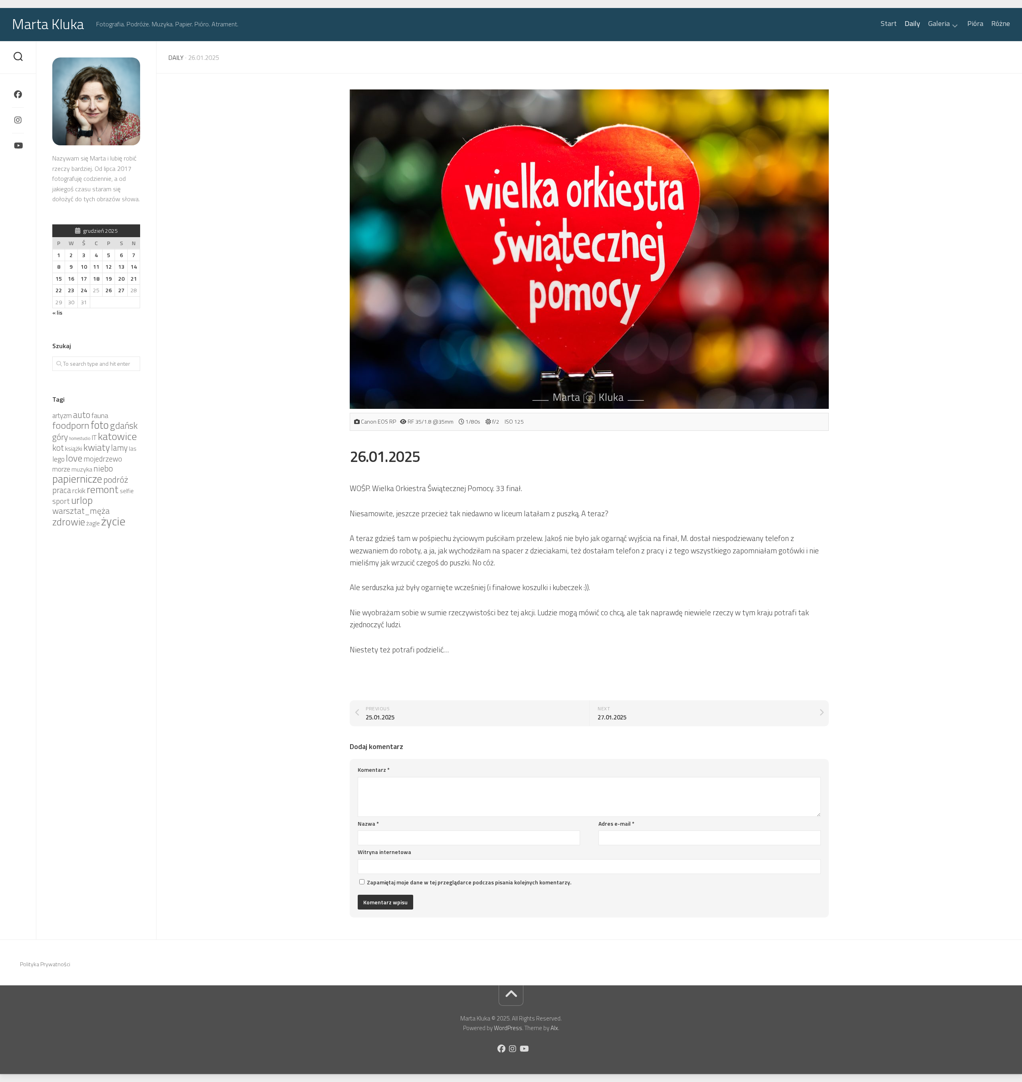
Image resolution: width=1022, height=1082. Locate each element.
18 (96, 278)
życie (113, 521)
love (74, 458)
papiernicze (77, 479)
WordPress (508, 1027)
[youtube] (18, 146)
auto (81, 415)
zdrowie (68, 521)
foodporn (70, 425)
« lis (57, 312)
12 (108, 266)
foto (100, 425)
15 (58, 278)
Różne (1000, 24)
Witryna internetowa (384, 852)
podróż (115, 479)
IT (94, 437)
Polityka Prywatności (45, 964)
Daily (912, 24)
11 (96, 266)
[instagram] (18, 120)
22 (58, 290)
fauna (99, 415)
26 (108, 290)
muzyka (81, 469)
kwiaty (96, 447)
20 (121, 278)
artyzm (62, 415)
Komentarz (374, 769)
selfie (127, 490)
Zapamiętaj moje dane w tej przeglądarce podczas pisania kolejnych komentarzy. (469, 882)
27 (121, 290)
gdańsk (124, 425)
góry (60, 436)
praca (61, 490)
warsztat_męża (81, 510)
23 (71, 290)
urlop (82, 500)
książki (73, 448)
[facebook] (18, 94)
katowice (117, 436)
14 (134, 266)
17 (84, 278)
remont (103, 489)
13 (121, 266)
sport (61, 501)
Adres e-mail (616, 823)
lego (58, 459)
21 (134, 278)
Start (889, 24)
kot (58, 447)
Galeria (939, 24)
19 (108, 278)
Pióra (975, 24)
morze (61, 469)
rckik (78, 490)
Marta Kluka (48, 24)
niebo (103, 468)
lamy (119, 448)
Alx (554, 1027)
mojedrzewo (102, 458)
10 (84, 266)
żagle (93, 523)
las (133, 448)
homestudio (79, 438)
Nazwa (368, 823)
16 (71, 278)
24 (84, 290)
